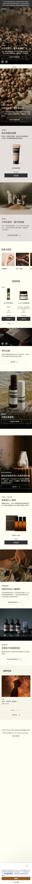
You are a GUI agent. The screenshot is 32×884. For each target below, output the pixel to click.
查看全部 (14, 715)
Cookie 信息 (16, 882)
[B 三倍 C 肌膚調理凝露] (23, 294)
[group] (8, 261)
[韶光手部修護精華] (8, 294)
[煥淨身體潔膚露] (16, 155)
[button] (9, 323)
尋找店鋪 (16, 175)
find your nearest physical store (19, 5)
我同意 (16, 878)
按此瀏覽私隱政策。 (9, 873)
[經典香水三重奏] (16, 521)
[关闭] (27, 866)
